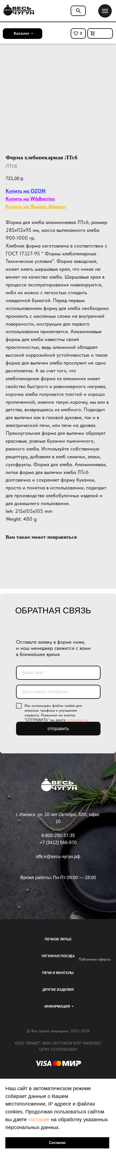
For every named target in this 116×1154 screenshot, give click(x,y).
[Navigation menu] (105, 11)
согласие (39, 1119)
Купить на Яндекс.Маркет (36, 206)
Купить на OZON (26, 191)
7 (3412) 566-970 (59, 842)
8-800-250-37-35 (58, 835)
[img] (18, 10)
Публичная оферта (95, 959)
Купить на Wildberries (30, 199)
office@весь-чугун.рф (58, 856)
